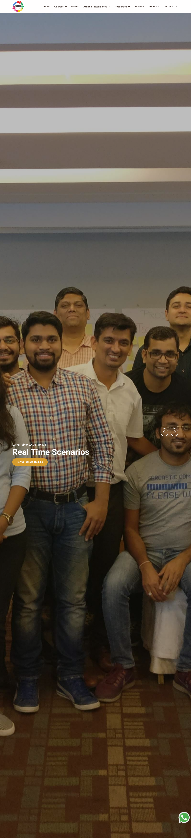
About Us (154, 6)
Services (139, 6)
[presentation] (164, 432)
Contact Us (170, 6)
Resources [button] (121, 6)
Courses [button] (59, 6)
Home (46, 6)
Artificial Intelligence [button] (95, 6)
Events (75, 6)
